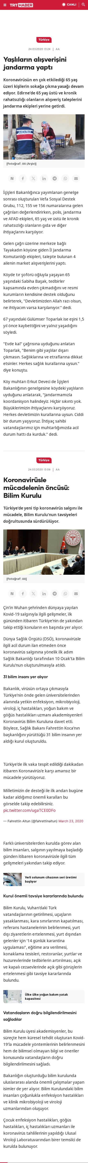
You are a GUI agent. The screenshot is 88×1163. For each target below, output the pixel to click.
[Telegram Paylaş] (55, 178)
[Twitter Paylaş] (33, 178)
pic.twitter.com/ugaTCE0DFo (29, 810)
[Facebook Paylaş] (23, 178)
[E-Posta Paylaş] (76, 178)
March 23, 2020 (71, 821)
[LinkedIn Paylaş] (44, 178)
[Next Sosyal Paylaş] (12, 178)
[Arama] (83, 4)
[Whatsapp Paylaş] (65, 178)
